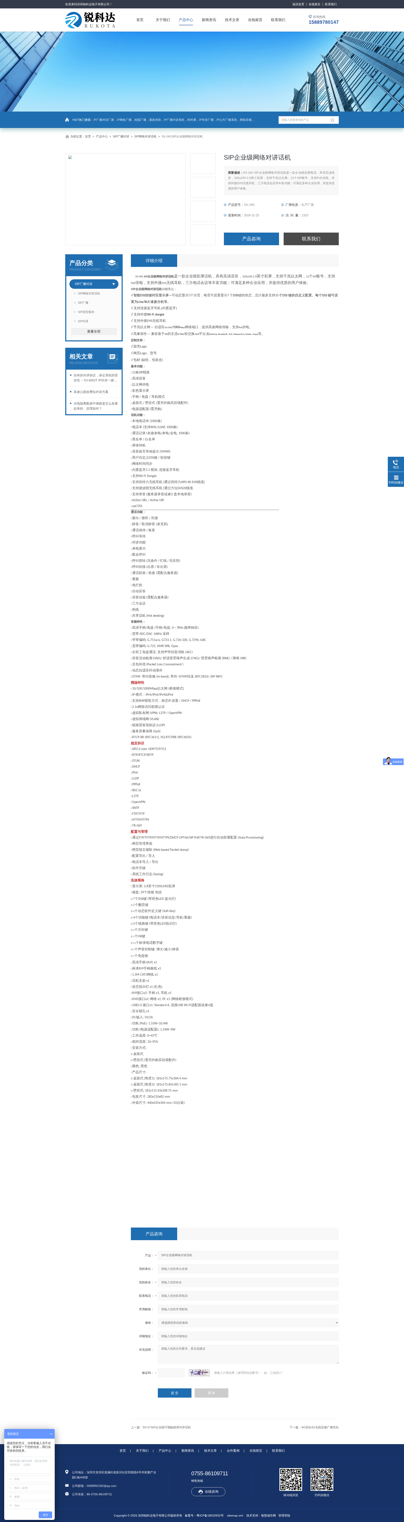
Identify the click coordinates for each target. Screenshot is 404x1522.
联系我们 (331, 4)
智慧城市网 (268, 1515)
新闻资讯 (209, 20)
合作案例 (233, 1450)
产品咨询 (251, 238)
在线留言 (314, 4)
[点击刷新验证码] (199, 1372)
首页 (140, 20)
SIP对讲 (83, 321)
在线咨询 (211, 1491)
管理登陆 (284, 1515)
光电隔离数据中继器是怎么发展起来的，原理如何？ (96, 406)
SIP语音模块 (86, 312)
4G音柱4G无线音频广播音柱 (320, 1427)
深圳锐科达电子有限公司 (93, 4)
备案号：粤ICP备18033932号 (204, 1515)
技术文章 (232, 20)
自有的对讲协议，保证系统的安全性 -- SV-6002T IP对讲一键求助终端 (96, 378)
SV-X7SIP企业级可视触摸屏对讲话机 (167, 1427)
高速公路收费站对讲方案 (91, 392)
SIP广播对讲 (121, 136)
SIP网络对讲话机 (145, 136)
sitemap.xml (235, 1515)
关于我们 (163, 20)
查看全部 (94, 331)
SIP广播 (83, 302)
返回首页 (298, 4)
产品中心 (186, 20)
